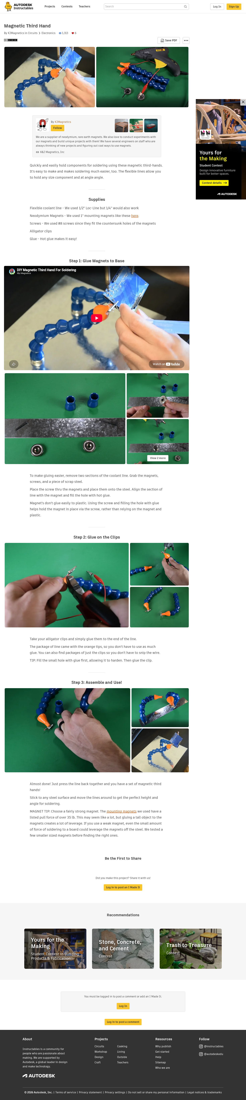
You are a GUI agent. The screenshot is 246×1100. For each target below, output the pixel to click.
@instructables (213, 1046)
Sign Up (234, 7)
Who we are (162, 1068)
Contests (66, 6)
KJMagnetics (16, 33)
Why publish (163, 1046)
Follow (57, 128)
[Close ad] (243, 102)
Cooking (122, 1046)
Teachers (84, 6)
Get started (162, 1052)
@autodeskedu (213, 1054)
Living (121, 1052)
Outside (122, 1057)
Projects (50, 6)
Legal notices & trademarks (204, 1092)
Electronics (48, 33)
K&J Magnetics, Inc (52, 152)
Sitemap (160, 1062)
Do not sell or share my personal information (156, 1092)
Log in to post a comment (123, 1022)
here (134, 215)
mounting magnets (122, 811)
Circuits (32, 33)
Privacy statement (90, 1092)
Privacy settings (115, 1092)
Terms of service (65, 1092)
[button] (186, 40)
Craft (98, 1062)
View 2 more (158, 458)
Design (99, 1057)
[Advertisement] (221, 149)
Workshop (101, 1052)
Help (158, 1057)
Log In (217, 7)
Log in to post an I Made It (123, 887)
